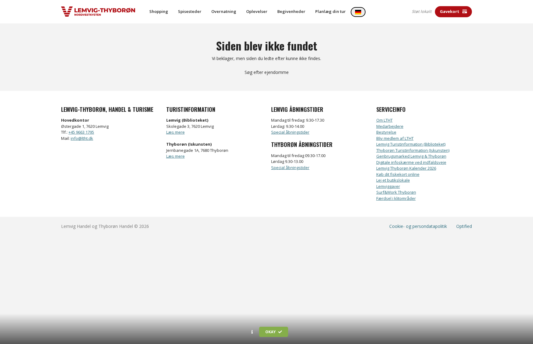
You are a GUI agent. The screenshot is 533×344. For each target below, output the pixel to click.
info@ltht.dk (82, 138)
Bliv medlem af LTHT (395, 138)
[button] (252, 332)
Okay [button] (271, 331)
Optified (464, 226)
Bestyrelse (386, 132)
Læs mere (175, 132)
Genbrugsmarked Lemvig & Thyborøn (411, 156)
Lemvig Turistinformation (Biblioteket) (410, 144)
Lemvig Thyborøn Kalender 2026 (406, 168)
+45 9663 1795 (81, 132)
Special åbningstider (290, 132)
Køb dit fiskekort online (397, 174)
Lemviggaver (388, 186)
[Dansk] (358, 12)
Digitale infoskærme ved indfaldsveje (411, 162)
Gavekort (450, 11)
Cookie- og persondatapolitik (418, 226)
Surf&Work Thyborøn (396, 192)
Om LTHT (384, 120)
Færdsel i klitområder (396, 198)
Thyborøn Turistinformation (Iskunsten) (412, 150)
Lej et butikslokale (393, 180)
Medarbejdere (389, 126)
